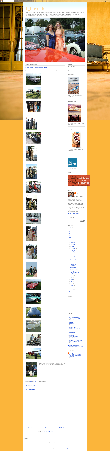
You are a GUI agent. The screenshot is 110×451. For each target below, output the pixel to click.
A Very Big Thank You (75, 250)
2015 (70, 233)
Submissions (73, 267)
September (73, 248)
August (72, 275)
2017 (70, 229)
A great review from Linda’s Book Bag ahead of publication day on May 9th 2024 (76, 348)
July (71, 277)
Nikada (57, 448)
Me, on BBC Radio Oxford (74, 341)
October (72, 246)
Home (45, 427)
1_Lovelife (35, 8)
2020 (70, 227)
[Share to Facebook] (44, 381)
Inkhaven (71, 322)
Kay (77, 193)
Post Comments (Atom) (48, 431)
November (72, 244)
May (71, 281)
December (72, 242)
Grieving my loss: (74, 269)
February (72, 287)
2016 (70, 231)
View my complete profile (73, 213)
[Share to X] (42, 381)
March (71, 285)
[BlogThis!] (41, 381)
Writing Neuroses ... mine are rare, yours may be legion (76, 353)
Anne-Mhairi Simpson (74, 316)
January (72, 289)
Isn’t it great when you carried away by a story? (75, 272)
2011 (70, 241)
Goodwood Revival (74, 258)
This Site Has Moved (73, 336)
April (71, 283)
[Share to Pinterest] (45, 381)
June (71, 279)
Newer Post (29, 427)
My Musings (72, 332)
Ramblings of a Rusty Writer (75, 340)
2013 (70, 237)
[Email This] (39, 381)
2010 (70, 291)
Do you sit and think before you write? (74, 255)
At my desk (71, 323)
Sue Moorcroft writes (74, 345)
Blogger (67, 448)
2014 (70, 235)
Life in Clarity (72, 327)
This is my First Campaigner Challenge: (73, 264)
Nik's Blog (71, 335)
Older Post (61, 427)
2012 (70, 239)
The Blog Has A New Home (74, 328)
